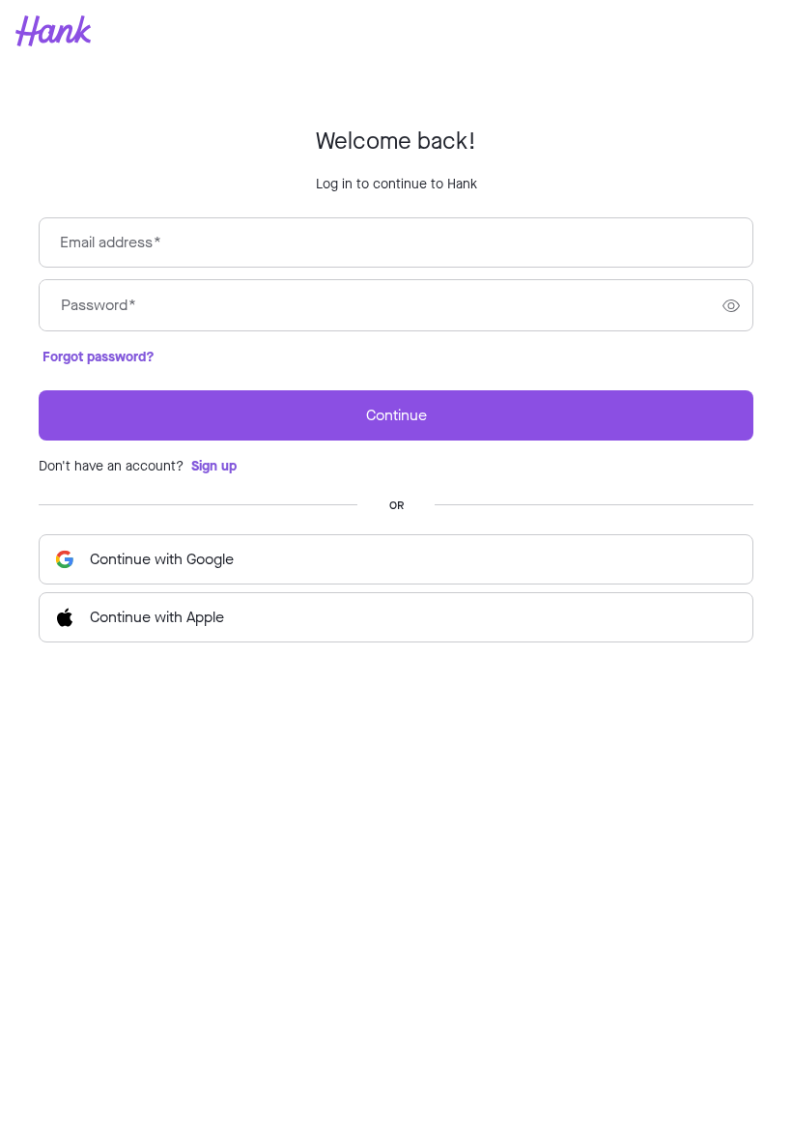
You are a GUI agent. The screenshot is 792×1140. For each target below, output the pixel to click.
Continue (396, 415)
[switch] (731, 305)
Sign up (214, 466)
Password (98, 305)
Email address (110, 242)
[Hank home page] (396, 30)
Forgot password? (98, 357)
